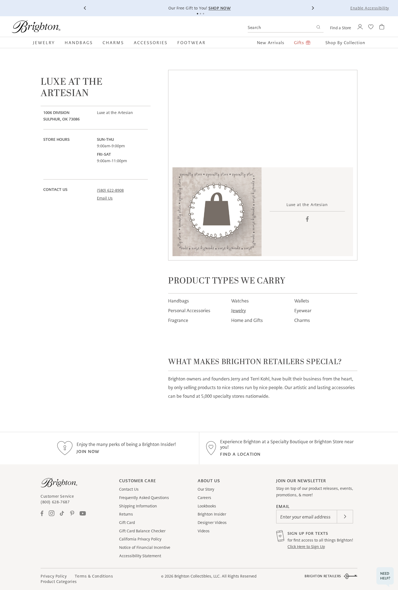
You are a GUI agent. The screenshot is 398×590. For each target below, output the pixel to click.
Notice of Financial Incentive (144, 547)
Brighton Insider (212, 514)
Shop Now (219, 8)
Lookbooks (207, 506)
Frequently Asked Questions (144, 497)
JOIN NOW (88, 451)
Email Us (105, 198)
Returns (126, 514)
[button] (46, 42)
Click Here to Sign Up (306, 546)
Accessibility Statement (140, 555)
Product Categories (59, 581)
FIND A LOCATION (240, 454)
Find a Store (340, 27)
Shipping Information (138, 506)
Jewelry (238, 310)
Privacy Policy (54, 576)
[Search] (318, 27)
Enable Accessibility (369, 8)
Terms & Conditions (94, 576)
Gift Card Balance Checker (142, 531)
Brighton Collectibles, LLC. (197, 576)
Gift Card (127, 522)
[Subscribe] (345, 516)
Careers (204, 497)
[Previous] (85, 8)
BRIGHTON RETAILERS (323, 576)
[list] (217, 211)
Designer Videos (212, 522)
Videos (204, 531)
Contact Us (129, 489)
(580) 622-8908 (110, 190)
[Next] (313, 8)
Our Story (206, 489)
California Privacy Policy (140, 539)
